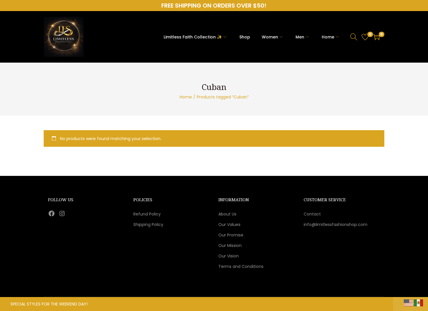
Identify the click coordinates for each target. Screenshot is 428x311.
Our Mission (230, 245)
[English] (409, 302)
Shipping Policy (148, 224)
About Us (227, 214)
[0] (365, 36)
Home (186, 97)
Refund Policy (147, 214)
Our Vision (228, 256)
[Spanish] (419, 302)
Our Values (229, 224)
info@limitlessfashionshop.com (335, 224)
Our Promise (230, 235)
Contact (312, 214)
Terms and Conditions (240, 266)
